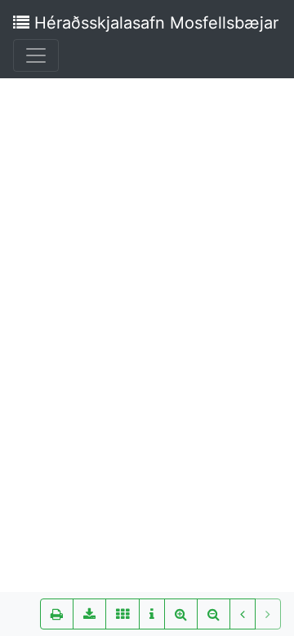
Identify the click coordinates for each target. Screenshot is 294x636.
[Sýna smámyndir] (122, 613)
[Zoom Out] (213, 613)
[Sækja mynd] (89, 613)
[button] (242, 613)
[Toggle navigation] (36, 55)
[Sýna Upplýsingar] (152, 613)
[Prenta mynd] (57, 613)
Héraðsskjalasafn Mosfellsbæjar (153, 23)
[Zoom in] (181, 613)
